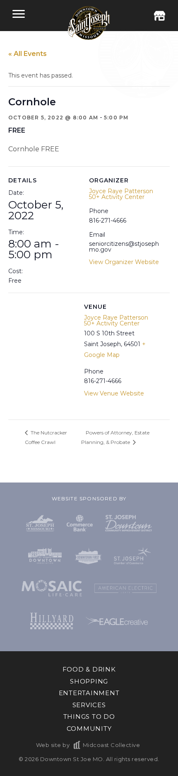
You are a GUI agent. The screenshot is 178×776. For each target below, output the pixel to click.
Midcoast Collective (111, 745)
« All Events (27, 54)
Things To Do (89, 716)
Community (89, 728)
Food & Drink (89, 669)
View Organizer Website (124, 262)
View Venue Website (114, 393)
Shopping (89, 681)
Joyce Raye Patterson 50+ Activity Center (121, 194)
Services (89, 705)
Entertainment (89, 693)
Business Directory (159, 16)
